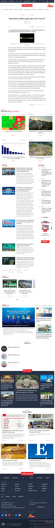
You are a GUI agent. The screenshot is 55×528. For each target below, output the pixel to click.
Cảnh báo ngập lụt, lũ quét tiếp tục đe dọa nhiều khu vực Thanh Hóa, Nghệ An (46, 403)
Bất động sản (48, 9)
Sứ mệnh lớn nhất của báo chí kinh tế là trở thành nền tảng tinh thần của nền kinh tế (25, 222)
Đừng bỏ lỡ (5, 277)
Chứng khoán (4, 1)
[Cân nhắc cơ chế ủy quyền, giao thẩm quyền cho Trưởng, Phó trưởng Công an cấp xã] (7, 379)
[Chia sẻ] (45, 27)
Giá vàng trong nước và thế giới (9, 460)
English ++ (34, 1)
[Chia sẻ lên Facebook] (36, 27)
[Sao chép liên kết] (43, 27)
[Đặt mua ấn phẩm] (50, 5)
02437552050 (32, 504)
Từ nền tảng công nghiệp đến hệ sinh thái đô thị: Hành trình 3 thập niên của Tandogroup (44, 336)
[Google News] (52, 1)
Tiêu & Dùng (11, 1)
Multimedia (5, 305)
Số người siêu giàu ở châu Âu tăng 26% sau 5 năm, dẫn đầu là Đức (25, 292)
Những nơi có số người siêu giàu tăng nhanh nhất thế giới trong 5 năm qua (25, 258)
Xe (16, 1)
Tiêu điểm (5, 9)
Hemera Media (19, 523)
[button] (17, 299)
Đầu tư (10, 9)
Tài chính (15, 9)
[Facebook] (39, 1)
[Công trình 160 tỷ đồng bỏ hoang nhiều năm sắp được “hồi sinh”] (27, 382)
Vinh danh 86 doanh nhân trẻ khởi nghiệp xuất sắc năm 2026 (24, 245)
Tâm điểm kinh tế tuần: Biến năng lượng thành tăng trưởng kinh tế (44, 320)
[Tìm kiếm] (4, 5)
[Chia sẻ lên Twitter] (38, 27)
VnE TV (20, 1)
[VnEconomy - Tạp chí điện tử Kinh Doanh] (27, 473)
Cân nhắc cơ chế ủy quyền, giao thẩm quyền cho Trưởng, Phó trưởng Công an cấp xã (7, 386)
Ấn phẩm (45, 217)
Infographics (44, 305)
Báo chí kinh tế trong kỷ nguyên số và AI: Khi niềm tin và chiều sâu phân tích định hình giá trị (24, 189)
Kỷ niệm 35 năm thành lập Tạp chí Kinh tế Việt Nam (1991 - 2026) (39, 431)
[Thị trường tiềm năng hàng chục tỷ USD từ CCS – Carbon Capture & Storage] (46, 379)
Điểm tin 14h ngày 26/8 (14, 347)
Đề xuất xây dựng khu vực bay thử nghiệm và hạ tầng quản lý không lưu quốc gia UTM (7, 403)
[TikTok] (50, 1)
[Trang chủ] (1, 9)
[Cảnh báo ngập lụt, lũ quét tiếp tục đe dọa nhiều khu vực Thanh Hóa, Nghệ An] (46, 395)
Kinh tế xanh (27, 9)
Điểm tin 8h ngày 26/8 (13, 362)
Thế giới (9, 289)
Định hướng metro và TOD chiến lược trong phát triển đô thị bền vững (12, 431)
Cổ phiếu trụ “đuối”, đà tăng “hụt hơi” (13, 131)
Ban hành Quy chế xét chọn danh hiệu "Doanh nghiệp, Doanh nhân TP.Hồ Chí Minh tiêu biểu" (24, 170)
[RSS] (19, 515)
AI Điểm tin (27, 343)
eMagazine (43, 178)
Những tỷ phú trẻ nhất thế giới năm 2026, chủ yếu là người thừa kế (10, 292)
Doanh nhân (43, 198)
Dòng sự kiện (27, 412)
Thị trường (33, 9)
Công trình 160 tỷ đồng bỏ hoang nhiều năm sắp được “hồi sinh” (26, 391)
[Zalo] (45, 1)
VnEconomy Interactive (35, 460)
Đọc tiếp (4, 165)
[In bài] (9, 27)
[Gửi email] (41, 27)
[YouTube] (47, 1)
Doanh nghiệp (41, 9)
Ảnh (2, 496)
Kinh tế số (21, 9)
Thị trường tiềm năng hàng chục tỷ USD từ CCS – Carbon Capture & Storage (46, 386)
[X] (42, 1)
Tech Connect (27, 1)
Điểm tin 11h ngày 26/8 (13, 354)
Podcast (40, 305)
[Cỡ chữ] (11, 27)
